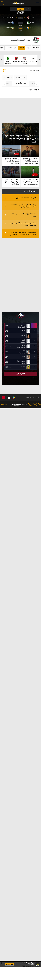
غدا (14, 9)
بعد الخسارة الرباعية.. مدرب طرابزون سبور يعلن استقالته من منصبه (20, 224)
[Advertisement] (20, 274)
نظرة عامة (36, 47)
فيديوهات (9, 47)
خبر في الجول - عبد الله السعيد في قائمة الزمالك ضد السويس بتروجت (30, 181)
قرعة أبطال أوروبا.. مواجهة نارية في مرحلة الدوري (20, 215)
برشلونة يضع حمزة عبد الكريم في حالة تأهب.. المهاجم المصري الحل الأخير (20, 206)
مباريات (21, 47)
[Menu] (37, 3)
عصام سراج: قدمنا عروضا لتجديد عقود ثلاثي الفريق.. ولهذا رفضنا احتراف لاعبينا (20, 138)
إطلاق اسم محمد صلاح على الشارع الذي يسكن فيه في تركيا (12, 181)
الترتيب (28, 47)
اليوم (20, 9)
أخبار (15, 47)
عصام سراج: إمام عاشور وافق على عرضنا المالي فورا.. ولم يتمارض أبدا (30, 161)
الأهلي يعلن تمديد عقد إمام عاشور (20, 198)
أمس (27, 9)
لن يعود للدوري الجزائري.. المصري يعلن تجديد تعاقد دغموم (11, 161)
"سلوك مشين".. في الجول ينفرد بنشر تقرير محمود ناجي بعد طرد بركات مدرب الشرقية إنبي (20, 233)
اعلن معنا (4, 404)
